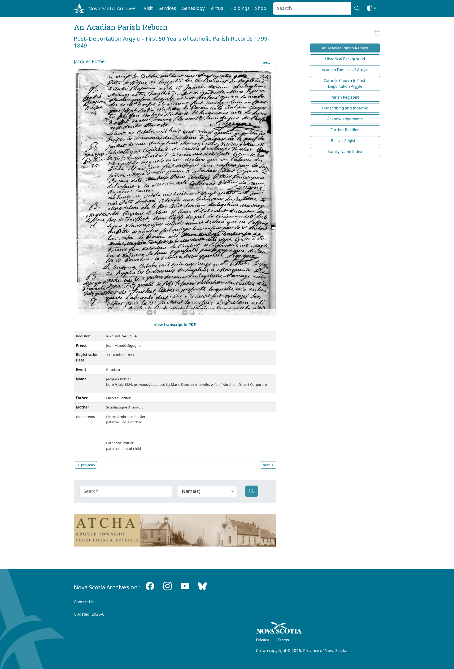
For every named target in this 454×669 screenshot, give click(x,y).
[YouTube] (185, 586)
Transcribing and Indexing (345, 108)
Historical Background (345, 58)
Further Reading (345, 129)
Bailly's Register (345, 140)
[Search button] (357, 8)
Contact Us (84, 601)
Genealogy (193, 8)
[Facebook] (150, 586)
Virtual (217, 8)
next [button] (267, 62)
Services (167, 8)
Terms (283, 640)
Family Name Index (345, 151)
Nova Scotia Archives (112, 8)
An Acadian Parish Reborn (345, 48)
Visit (148, 8)
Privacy (262, 640)
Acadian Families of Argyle (345, 69)
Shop (260, 8)
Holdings (239, 8)
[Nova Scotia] (279, 628)
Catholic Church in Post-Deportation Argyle (345, 83)
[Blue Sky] (202, 586)
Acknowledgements (345, 119)
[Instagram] (167, 586)
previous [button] (87, 465)
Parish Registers (345, 97)
